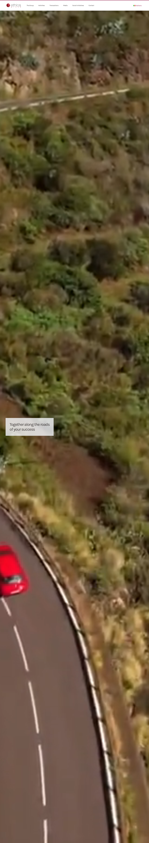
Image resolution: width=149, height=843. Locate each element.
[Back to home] (14, 5)
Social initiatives (78, 5)
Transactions (54, 5)
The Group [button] (30, 5)
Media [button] (65, 5)
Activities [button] (41, 5)
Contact (91, 5)
